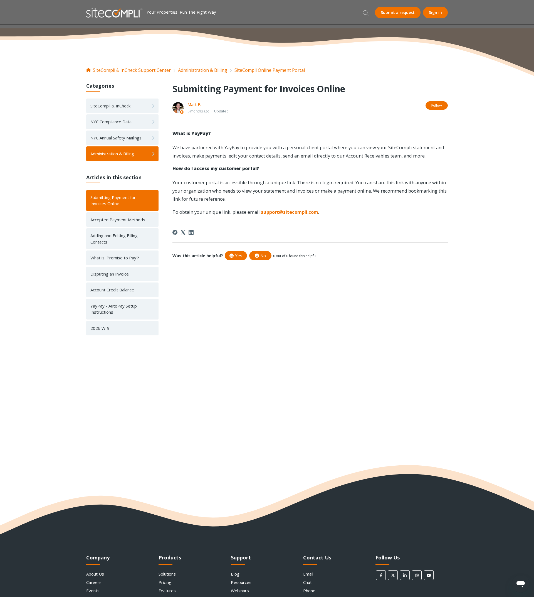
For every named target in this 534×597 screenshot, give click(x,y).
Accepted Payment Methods (117, 219)
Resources (241, 582)
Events (93, 590)
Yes (238, 255)
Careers (94, 582)
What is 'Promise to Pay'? (114, 258)
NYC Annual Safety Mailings (116, 138)
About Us (95, 574)
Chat (307, 582)
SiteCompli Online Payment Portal (269, 70)
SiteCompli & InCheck (110, 106)
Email (308, 574)
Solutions (167, 574)
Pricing (165, 582)
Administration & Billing (202, 70)
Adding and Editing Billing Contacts (114, 239)
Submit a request (398, 12)
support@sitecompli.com (289, 212)
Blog (235, 574)
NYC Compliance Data (111, 121)
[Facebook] (174, 232)
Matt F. (194, 104)
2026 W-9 (100, 328)
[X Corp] (183, 232)
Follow (436, 105)
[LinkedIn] (191, 232)
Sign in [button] (435, 12)
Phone (309, 590)
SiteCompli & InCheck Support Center (132, 70)
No (263, 255)
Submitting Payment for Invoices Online (113, 201)
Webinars (240, 590)
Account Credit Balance (112, 290)
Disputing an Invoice (109, 274)
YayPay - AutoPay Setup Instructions (113, 309)
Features (167, 590)
